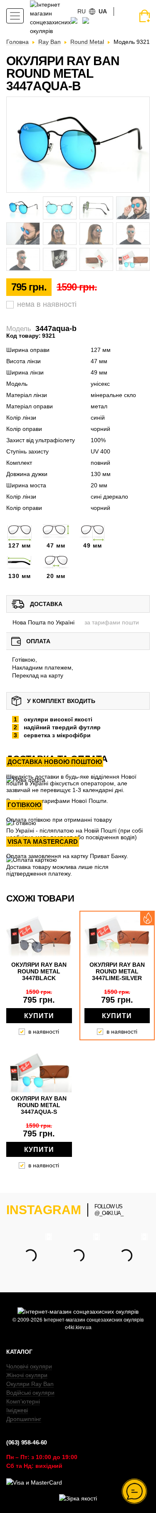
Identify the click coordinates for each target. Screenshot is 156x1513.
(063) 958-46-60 (26, 1442)
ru (81, 11)
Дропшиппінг (23, 1419)
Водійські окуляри (30, 1392)
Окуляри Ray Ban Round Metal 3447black (39, 971)
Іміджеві (17, 1410)
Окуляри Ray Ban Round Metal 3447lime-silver (117, 971)
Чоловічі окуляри (29, 1366)
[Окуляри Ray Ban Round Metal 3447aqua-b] (78, 144)
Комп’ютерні (23, 1401)
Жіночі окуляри (26, 1375)
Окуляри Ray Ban (30, 1384)
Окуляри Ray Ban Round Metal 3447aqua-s (39, 1105)
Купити (39, 1015)
